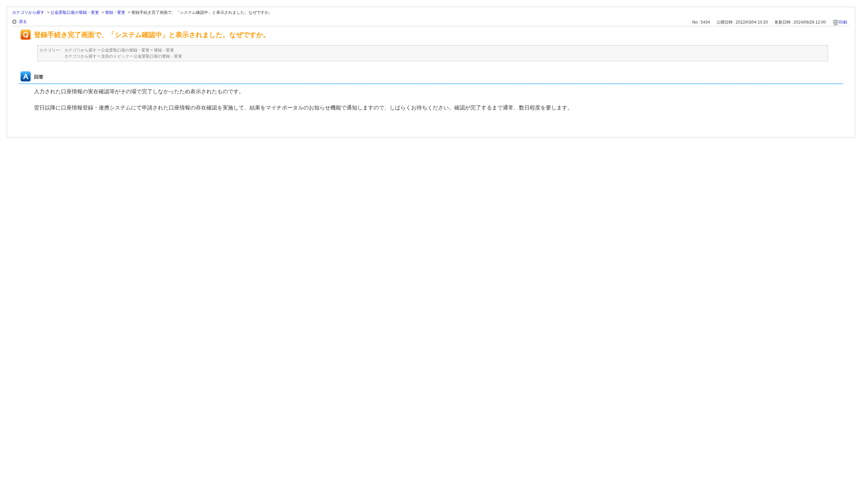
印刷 (843, 22)
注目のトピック (115, 56)
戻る (23, 21)
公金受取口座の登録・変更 (75, 12)
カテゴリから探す (28, 12)
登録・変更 (115, 12)
